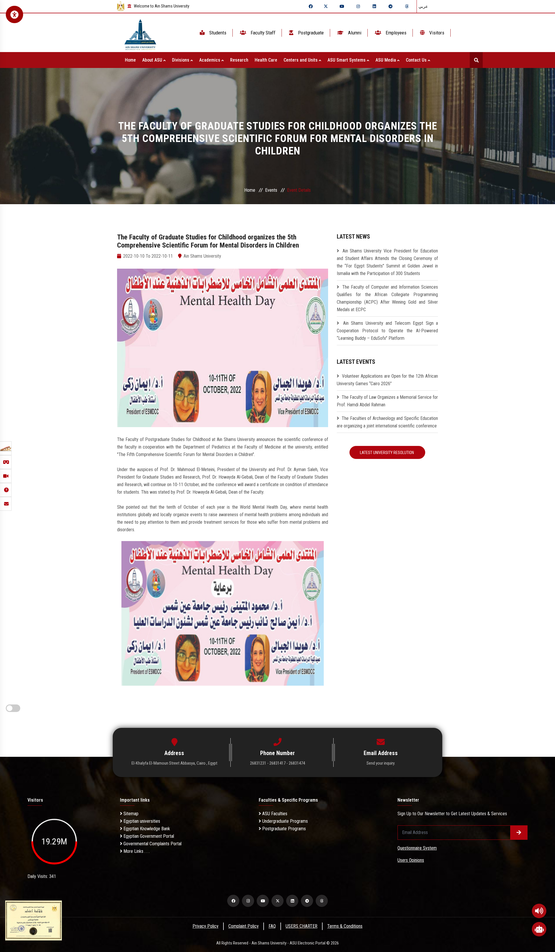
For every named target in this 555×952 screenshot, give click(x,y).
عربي (423, 6)
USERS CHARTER (301, 926)
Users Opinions (410, 860)
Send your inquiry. (381, 763)
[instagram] (358, 6)
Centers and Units (301, 60)
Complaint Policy (243, 926)
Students (217, 33)
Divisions (181, 60)
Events (271, 190)
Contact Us (417, 60)
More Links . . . (135, 851)
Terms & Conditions (344, 926)
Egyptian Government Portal (148, 836)
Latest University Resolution (387, 452)
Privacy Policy (206, 926)
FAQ (272, 926)
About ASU (152, 60)
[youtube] (342, 6)
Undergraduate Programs (284, 821)
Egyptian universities (141, 821)
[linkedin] (374, 6)
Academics (210, 60)
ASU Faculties (274, 813)
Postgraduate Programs (283, 828)
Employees (395, 33)
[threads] (406, 6)
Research (239, 60)
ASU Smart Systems (347, 60)
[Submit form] (519, 832)
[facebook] (310, 6)
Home (130, 60)
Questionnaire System (417, 848)
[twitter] (325, 6)
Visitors (436, 33)
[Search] (476, 60)
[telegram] (390, 6)
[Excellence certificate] (33, 920)
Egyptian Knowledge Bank (146, 828)
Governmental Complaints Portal (152, 843)
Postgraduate (310, 33)
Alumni (354, 33)
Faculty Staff (262, 33)
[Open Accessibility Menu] (14, 14)
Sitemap (130, 813)
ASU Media (386, 60)
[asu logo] (140, 33)
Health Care (266, 60)
